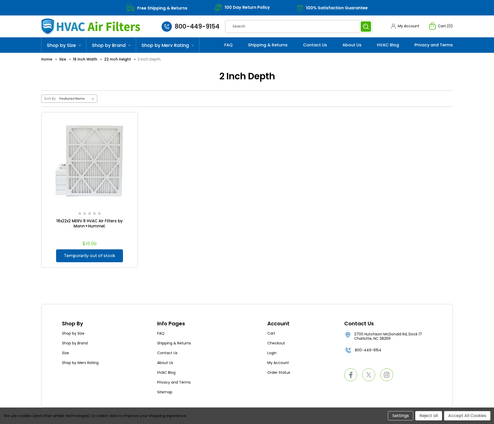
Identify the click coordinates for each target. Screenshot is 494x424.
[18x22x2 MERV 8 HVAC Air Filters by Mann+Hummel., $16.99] (89, 160)
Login (272, 352)
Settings (400, 416)
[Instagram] (386, 374)
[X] (368, 374)
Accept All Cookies (467, 416)
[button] (405, 26)
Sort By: (50, 98)
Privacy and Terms (433, 45)
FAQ (228, 45)
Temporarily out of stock (89, 255)
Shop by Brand (109, 45)
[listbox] (78, 99)
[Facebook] (350, 374)
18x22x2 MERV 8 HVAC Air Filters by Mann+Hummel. (89, 223)
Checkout (276, 343)
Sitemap (164, 392)
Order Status (278, 372)
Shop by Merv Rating (165, 45)
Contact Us (315, 45)
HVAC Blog (388, 45)
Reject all (428, 416)
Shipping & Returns (268, 45)
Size (65, 352)
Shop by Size (61, 45)
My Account (278, 362)
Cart (271, 333)
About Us (351, 45)
